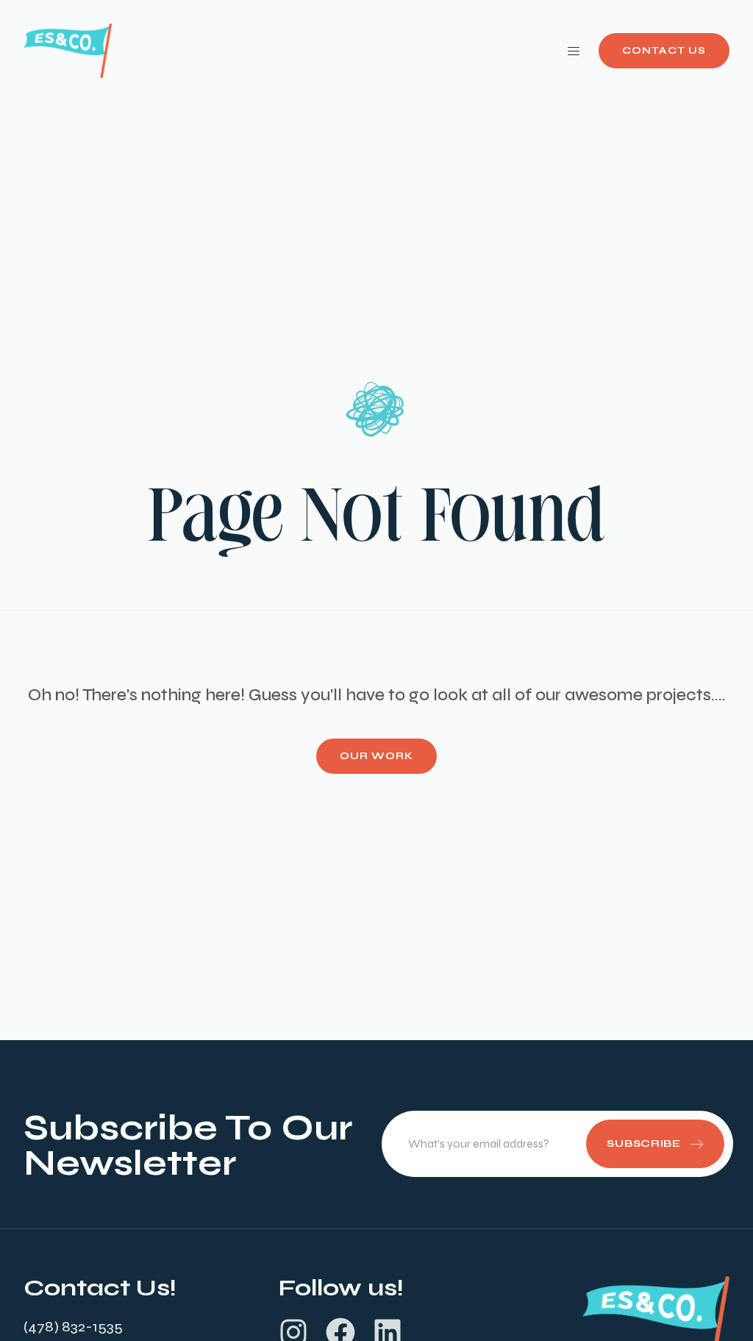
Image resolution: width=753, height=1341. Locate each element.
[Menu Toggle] (573, 50)
